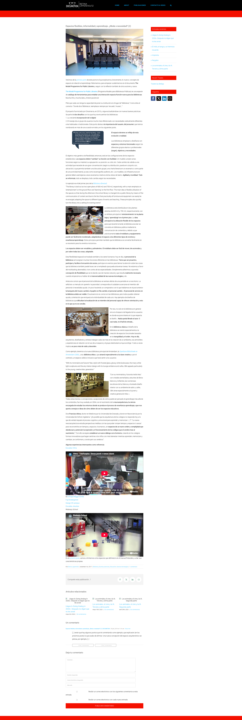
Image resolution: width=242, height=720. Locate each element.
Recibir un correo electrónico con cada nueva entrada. (108, 700)
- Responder (127, 628)
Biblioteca (96, 566)
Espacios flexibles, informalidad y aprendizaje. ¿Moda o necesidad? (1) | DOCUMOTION (88, 628)
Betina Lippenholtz (73, 566)
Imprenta (155, 55)
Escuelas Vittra (71, 448)
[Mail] (170, 98)
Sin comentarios (81, 614)
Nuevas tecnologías (122, 566)
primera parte (81, 80)
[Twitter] (158, 98)
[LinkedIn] (164, 98)
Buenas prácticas (104, 566)
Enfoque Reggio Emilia (75, 497)
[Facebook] (153, 98)
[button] (171, 5)
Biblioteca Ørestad (100, 183)
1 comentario (133, 566)
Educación (113, 566)
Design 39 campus (73, 503)
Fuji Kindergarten (72, 500)
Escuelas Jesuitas (72, 506)
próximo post (74, 558)
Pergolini (155, 60)
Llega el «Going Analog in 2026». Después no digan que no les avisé (77, 609)
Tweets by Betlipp (157, 84)
